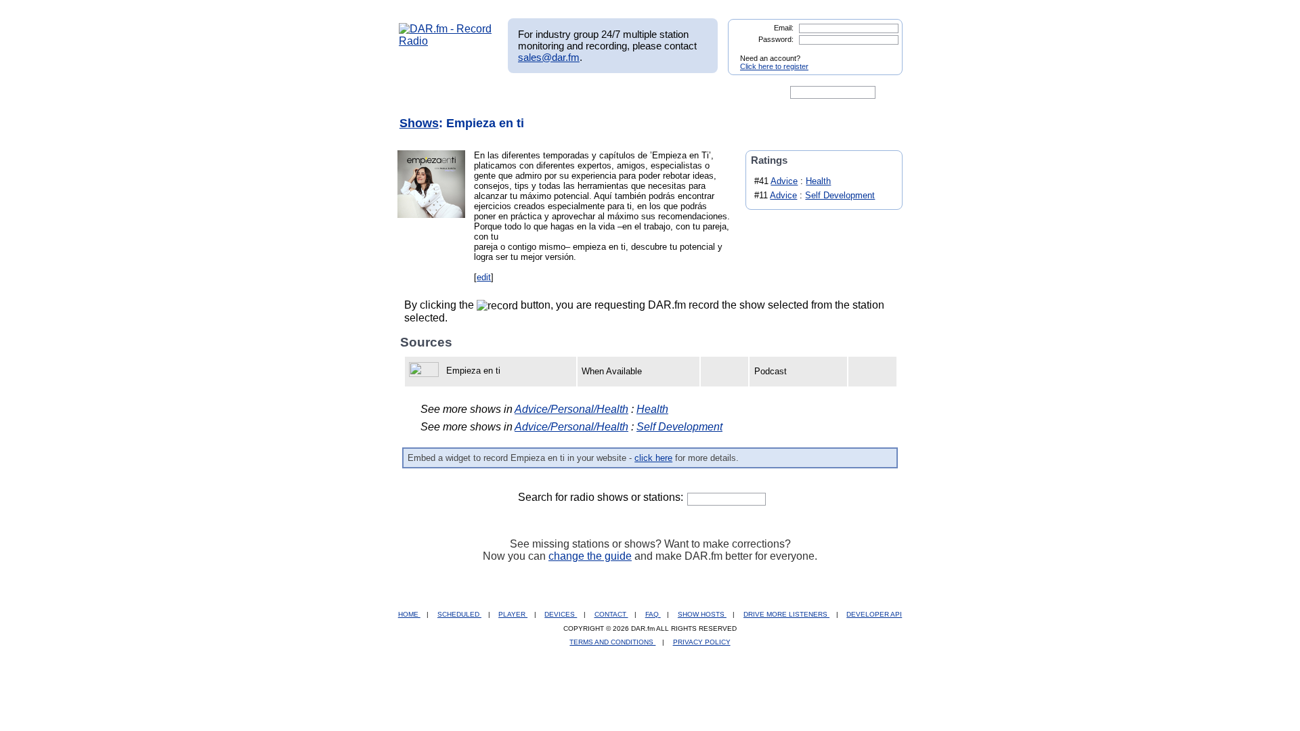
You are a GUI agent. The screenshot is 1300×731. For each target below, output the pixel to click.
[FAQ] (661, 92)
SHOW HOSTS (702, 614)
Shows (419, 123)
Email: (784, 28)
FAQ (653, 614)
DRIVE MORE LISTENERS (786, 614)
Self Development (840, 195)
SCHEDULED (459, 614)
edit (484, 277)
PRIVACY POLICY (702, 642)
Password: (776, 39)
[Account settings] (715, 92)
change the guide (590, 556)
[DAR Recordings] (488, 92)
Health (818, 181)
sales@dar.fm (549, 57)
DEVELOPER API (874, 614)
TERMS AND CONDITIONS (612, 642)
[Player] (554, 92)
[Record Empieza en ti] (426, 371)
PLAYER (512, 614)
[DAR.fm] (445, 41)
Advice (784, 181)
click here (653, 458)
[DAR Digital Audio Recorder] (421, 92)
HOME (409, 614)
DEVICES (560, 614)
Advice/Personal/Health (571, 409)
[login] (881, 53)
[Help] (610, 92)
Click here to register (774, 66)
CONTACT (611, 614)
